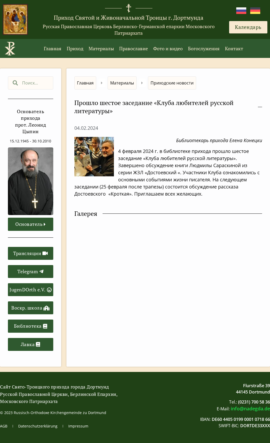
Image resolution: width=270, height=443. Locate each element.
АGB (3, 426)
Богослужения (204, 48)
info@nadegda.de (250, 408)
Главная (52, 48)
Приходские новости (172, 83)
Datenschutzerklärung (37, 426)
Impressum (78, 426)
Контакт (234, 48)
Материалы (101, 48)
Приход (75, 48)
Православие (133, 48)
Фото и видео (168, 48)
